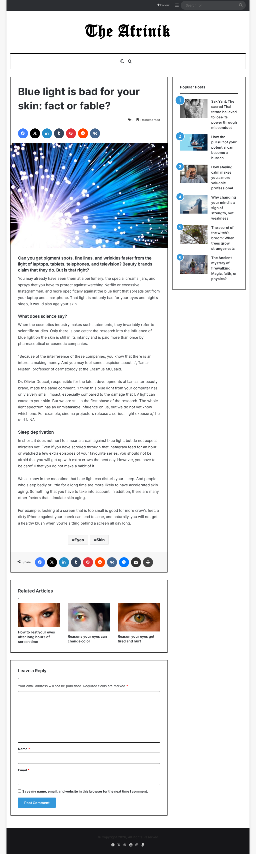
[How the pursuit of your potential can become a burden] (194, 143)
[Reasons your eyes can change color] (89, 617)
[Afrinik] (128, 32)
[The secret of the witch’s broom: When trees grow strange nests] (194, 234)
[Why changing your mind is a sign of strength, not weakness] (194, 204)
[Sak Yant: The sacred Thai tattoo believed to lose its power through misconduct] (194, 108)
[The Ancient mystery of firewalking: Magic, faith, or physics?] (194, 264)
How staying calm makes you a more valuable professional (222, 177)
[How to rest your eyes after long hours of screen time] (39, 615)
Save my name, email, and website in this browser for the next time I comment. (85, 791)
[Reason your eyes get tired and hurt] (139, 617)
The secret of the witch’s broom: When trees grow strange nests (223, 238)
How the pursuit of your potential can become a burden (224, 147)
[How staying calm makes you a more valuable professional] (194, 174)
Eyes (79, 539)
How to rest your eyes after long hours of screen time (36, 637)
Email (24, 770)
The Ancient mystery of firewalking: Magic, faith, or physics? (224, 268)
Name (24, 749)
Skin (100, 539)
